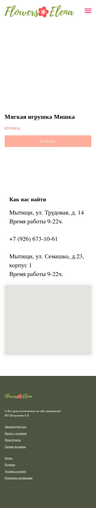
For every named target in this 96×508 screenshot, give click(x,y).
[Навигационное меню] (88, 11)
